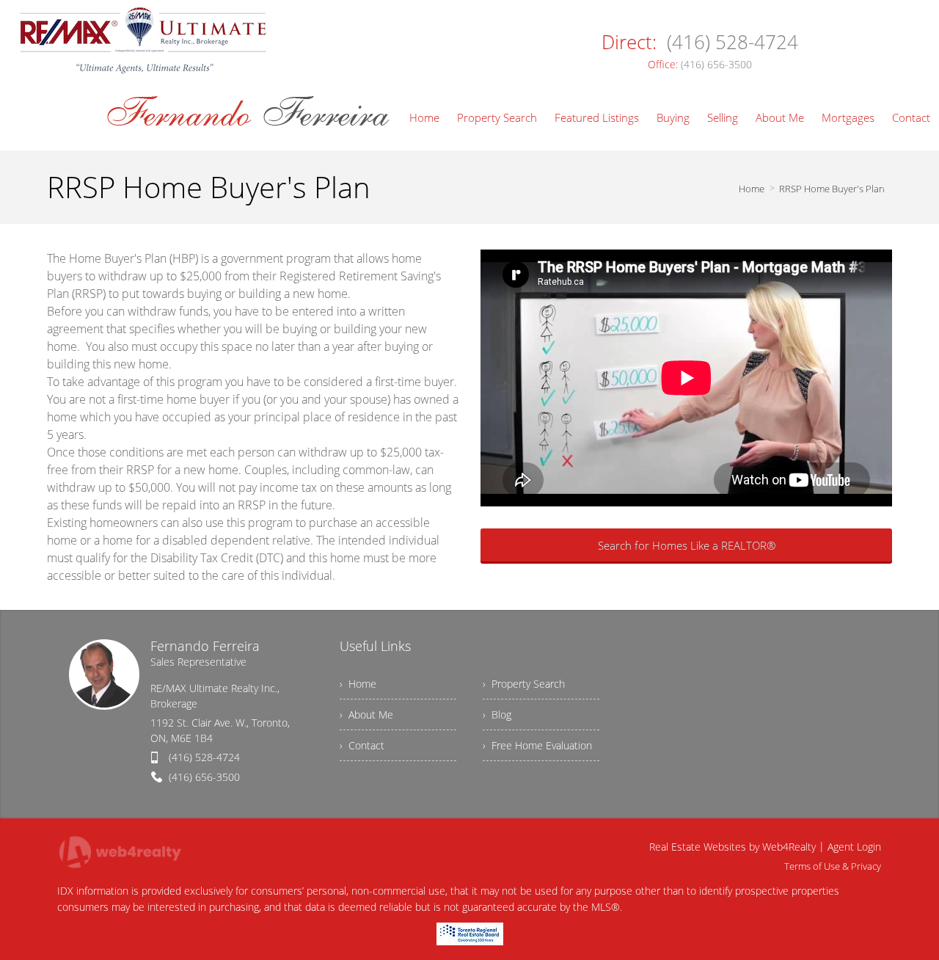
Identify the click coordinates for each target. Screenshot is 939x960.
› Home (358, 684)
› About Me (366, 714)
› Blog (497, 714)
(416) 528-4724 (204, 757)
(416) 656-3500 (204, 777)
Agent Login (854, 847)
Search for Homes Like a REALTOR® (686, 545)
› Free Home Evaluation (537, 745)
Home (751, 188)
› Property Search (524, 684)
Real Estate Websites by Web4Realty (732, 847)
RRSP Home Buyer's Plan (832, 188)
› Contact (362, 745)
